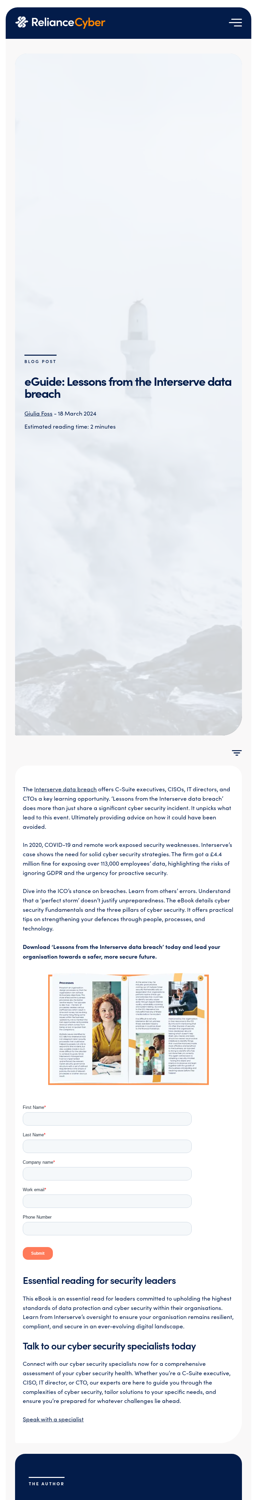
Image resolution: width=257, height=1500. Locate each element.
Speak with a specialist (53, 1419)
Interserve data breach (65, 789)
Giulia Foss (38, 413)
